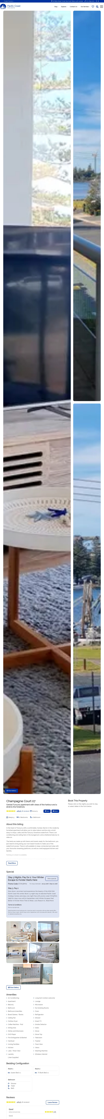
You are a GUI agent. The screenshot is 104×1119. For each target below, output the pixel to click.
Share (56, 811)
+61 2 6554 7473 (90, 1)
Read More (12, 863)
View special (51, 878)
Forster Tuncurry (8, 1)
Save (47, 811)
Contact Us (73, 6)
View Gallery (12, 790)
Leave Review (52, 1102)
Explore (63, 6)
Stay (55, 6)
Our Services (85, 6)
